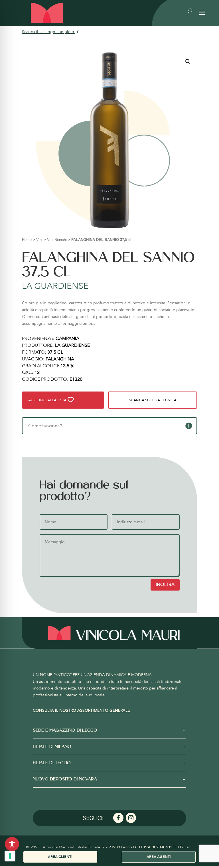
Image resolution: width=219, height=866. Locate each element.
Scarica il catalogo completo (48, 32)
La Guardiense (55, 286)
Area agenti (159, 856)
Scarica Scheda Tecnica (153, 400)
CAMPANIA (67, 338)
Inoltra (165, 584)
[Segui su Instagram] (131, 818)
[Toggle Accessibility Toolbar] (12, 844)
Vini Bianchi (57, 240)
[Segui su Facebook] (118, 818)
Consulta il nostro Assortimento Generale (81, 710)
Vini (39, 240)
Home (27, 240)
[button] (188, 61)
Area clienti (60, 856)
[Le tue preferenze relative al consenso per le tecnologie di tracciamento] (10, 856)
